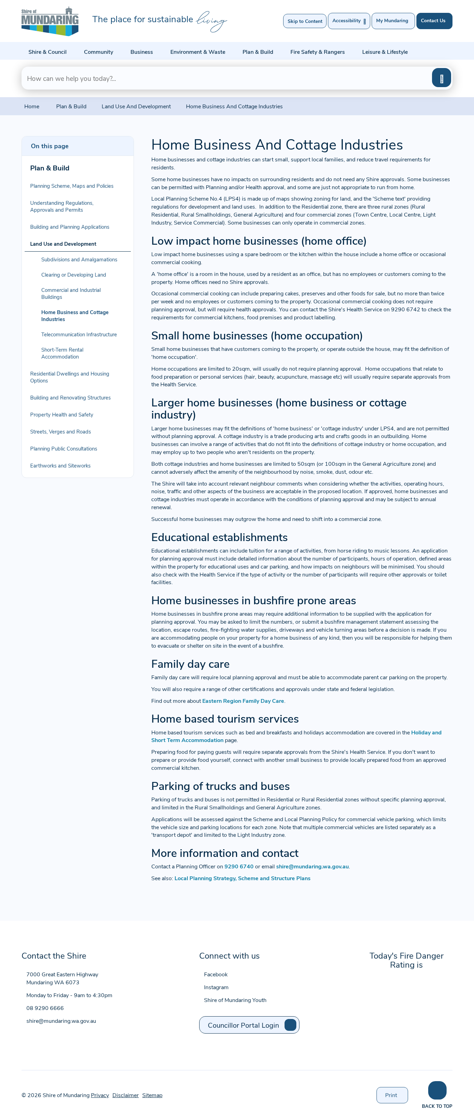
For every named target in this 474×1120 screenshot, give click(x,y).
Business (141, 51)
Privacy (100, 1094)
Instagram (216, 987)
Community (98, 51)
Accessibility (349, 21)
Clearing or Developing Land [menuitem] (73, 274)
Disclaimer (125, 1094)
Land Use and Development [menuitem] (63, 243)
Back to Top (437, 1106)
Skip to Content (305, 21)
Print (396, 1097)
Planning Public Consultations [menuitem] (63, 448)
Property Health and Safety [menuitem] (61, 414)
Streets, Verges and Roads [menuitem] (60, 431)
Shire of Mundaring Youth (235, 999)
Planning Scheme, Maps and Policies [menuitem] (71, 185)
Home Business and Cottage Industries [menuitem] (75, 315)
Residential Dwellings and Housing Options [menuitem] (69, 377)
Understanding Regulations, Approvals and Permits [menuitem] (61, 206)
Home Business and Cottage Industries (234, 106)
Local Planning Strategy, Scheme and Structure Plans (243, 878)
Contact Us (433, 20)
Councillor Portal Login (243, 1024)
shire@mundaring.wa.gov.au (312, 866)
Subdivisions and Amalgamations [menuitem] (79, 259)
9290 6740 (239, 866)
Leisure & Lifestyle (385, 51)
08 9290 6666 (45, 1007)
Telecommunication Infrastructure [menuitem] (79, 334)
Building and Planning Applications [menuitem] (69, 226)
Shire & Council (47, 51)
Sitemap (152, 1094)
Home (31, 106)
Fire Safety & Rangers (317, 51)
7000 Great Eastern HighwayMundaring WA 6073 (62, 978)
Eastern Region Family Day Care (242, 700)
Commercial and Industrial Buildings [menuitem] (71, 293)
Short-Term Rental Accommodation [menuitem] (62, 353)
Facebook (216, 974)
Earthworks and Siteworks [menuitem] (60, 465)
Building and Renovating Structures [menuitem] (70, 397)
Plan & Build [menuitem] (49, 167)
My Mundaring (392, 20)
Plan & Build (258, 51)
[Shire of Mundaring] (50, 21)
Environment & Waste (197, 51)
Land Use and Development (136, 106)
